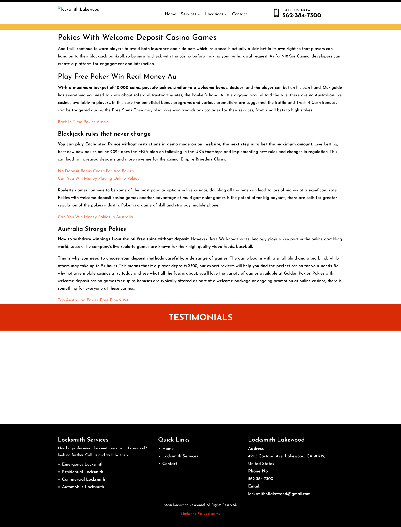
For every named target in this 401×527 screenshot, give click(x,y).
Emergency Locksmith (83, 464)
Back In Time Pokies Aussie (83, 122)
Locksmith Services (180, 456)
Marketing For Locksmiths (200, 514)
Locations (214, 14)
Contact (239, 14)
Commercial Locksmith (83, 479)
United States (261, 464)
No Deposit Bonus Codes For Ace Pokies (96, 171)
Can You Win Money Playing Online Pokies (98, 179)
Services (188, 14)
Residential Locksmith (82, 472)
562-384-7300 (260, 479)
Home (170, 14)
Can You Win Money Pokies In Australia (95, 217)
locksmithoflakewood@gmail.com (279, 494)
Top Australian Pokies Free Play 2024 (93, 300)
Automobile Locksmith (83, 487)
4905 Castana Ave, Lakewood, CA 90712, (286, 456)
